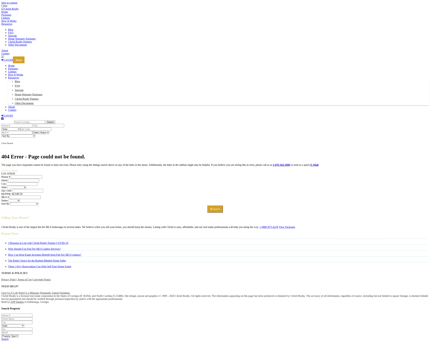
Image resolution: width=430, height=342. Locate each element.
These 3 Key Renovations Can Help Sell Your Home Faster (39, 266)
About (4, 50)
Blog (10, 29)
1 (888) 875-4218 (269, 227)
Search (216, 209)
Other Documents (17, 44)
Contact (5, 53)
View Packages (287, 227)
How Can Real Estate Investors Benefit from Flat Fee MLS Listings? (44, 254)
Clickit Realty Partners (20, 41)
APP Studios (17, 302)
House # (5, 176)
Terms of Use (24, 279)
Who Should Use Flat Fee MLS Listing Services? (34, 248)
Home (4, 11)
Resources (6, 24)
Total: (9, 121)
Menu (19, 59)
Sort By (5, 203)
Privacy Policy (9, 279)
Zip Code (6, 190)
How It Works (8, 20)
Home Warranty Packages (22, 38)
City (3, 183)
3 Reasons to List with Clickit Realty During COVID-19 (38, 243)
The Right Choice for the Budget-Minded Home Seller (37, 260)
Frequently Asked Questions (55, 292)
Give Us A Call (9, 292)
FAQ (10, 32)
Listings (5, 17)
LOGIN (8, 59)
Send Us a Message (28, 292)
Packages (6, 14)
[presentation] (215, 8)
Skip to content (9, 2)
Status (4, 200)
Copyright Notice (41, 279)
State (4, 187)
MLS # (5, 197)
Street (4, 180)
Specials (12, 35)
